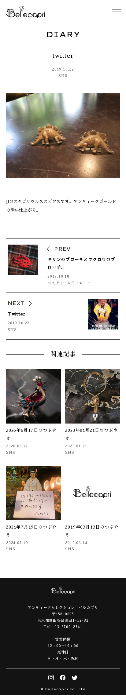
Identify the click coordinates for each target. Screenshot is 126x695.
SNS (62, 76)
